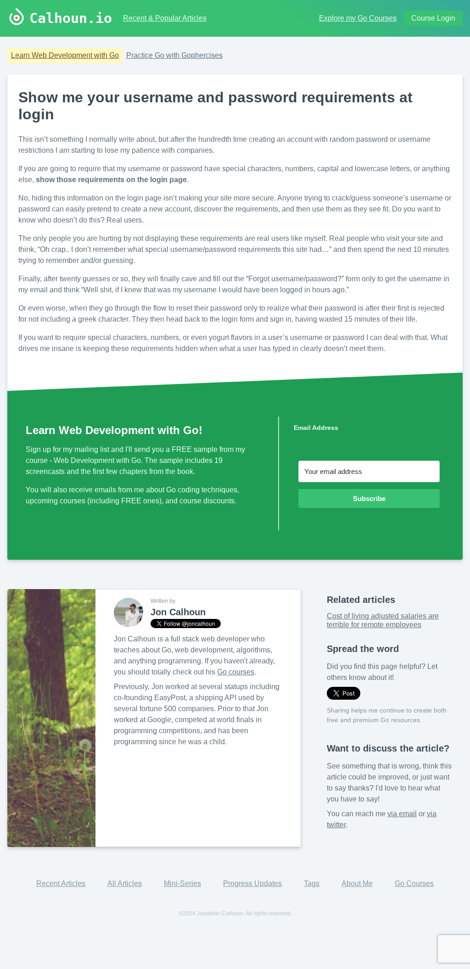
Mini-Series (182, 883)
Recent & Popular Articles (165, 18)
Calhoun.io (70, 18)
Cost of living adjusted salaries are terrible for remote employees (383, 620)
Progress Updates (252, 883)
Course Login (433, 18)
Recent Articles (60, 883)
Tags (311, 883)
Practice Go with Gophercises (174, 55)
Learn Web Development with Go (65, 55)
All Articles (124, 883)
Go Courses (414, 883)
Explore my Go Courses (358, 18)
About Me (357, 883)
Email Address (316, 427)
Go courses (235, 672)
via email (402, 814)
